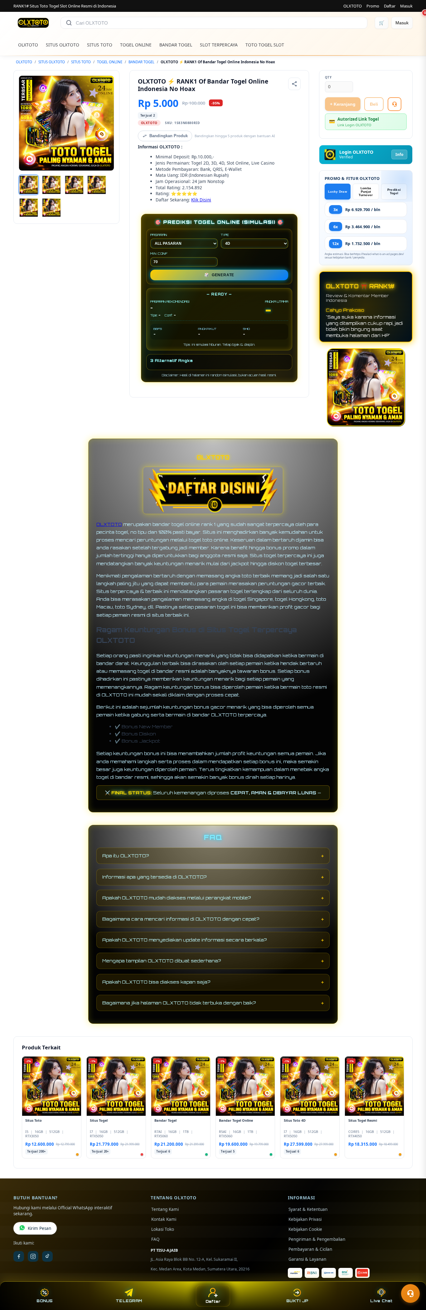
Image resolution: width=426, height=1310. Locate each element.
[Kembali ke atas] (412, 1278)
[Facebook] (18, 1256)
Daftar (389, 6)
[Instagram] (33, 1256)
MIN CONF (159, 253)
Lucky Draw (337, 191)
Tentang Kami (165, 1209)
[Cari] (69, 23)
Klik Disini (201, 200)
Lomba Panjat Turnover (366, 191)
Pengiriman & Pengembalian (316, 1239)
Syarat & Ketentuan (307, 1209)
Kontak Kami (163, 1219)
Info (399, 154)
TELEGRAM (129, 1300)
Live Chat (381, 1300)
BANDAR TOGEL (175, 45)
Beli (374, 104)
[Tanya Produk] (394, 104)
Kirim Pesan (39, 1228)
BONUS (44, 1300)
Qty (328, 77)
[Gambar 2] (51, 185)
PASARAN (158, 235)
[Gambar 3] (74, 185)
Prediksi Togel (394, 191)
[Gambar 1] (29, 185)
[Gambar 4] (97, 185)
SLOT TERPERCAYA (219, 45)
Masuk (406, 6)
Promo (372, 6)
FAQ (155, 1239)
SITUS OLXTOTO (62, 45)
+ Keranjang (343, 104)
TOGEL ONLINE (136, 45)
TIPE (225, 235)
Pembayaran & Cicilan (310, 1249)
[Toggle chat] (410, 1293)
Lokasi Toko (162, 1229)
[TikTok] (47, 1256)
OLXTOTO (352, 6)
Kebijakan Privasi (305, 1219)
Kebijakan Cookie (305, 1229)
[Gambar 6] (51, 208)
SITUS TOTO (99, 45)
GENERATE (219, 275)
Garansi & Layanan (307, 1259)
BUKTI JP (297, 1300)
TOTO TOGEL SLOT (264, 45)
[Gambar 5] (29, 208)
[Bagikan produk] (294, 84)
